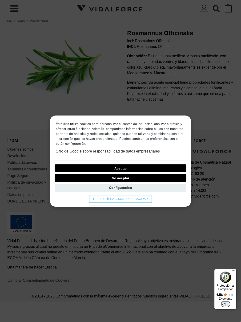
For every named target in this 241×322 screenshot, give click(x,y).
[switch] (225, 304)
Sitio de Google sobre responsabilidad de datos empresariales (108, 151)
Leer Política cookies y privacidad (120, 199)
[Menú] (233, 272)
